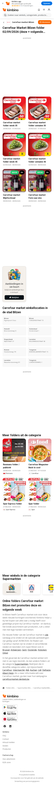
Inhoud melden (9, 742)
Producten (7, 749)
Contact (6, 739)
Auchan (33, 670)
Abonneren (46, 22)
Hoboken (42, 650)
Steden (5, 746)
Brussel (6, 650)
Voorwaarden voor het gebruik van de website (27, 778)
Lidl (39, 670)
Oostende (32, 650)
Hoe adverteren (9, 759)
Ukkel (5, 653)
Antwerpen (16, 650)
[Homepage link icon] (4, 688)
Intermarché (19, 670)
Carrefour (7, 670)
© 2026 (27, 771)
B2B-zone (7, 762)
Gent (24, 650)
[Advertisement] (27, 66)
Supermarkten (21, 664)
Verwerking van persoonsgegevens (27, 781)
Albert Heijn (8, 673)
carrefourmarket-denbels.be (16, 679)
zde (46, 634)
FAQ (4, 735)
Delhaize (46, 670)
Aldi (27, 670)
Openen (46, 3)
